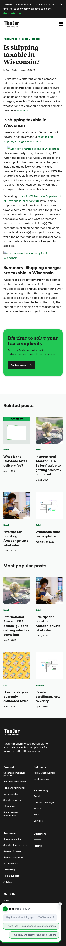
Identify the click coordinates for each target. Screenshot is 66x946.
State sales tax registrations (10, 813)
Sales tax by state (12, 851)
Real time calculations (14, 781)
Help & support (11, 875)
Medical (38, 808)
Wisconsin (23, 110)
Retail (36, 38)
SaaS (36, 814)
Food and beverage (44, 802)
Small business (41, 778)
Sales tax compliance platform (14, 774)
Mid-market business (44, 772)
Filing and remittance (14, 787)
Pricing (38, 845)
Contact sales (18, 364)
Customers (40, 833)
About (6, 900)
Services (38, 820)
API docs (7, 881)
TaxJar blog (9, 869)
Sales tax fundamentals (15, 845)
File (5, 685)
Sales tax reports (12, 799)
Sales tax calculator (13, 857)
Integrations (9, 806)
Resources (10, 38)
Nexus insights (10, 793)
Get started (10, 13)
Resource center (12, 838)
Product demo (10, 863)
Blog (25, 38)
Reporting (40, 685)
